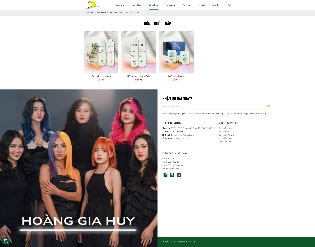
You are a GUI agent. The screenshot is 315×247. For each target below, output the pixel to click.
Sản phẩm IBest (225, 128)
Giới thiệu (136, 5)
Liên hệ (216, 5)
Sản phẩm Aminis (226, 135)
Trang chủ (119, 5)
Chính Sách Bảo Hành (171, 162)
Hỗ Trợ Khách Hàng (170, 168)
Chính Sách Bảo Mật (171, 158)
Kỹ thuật (187, 5)
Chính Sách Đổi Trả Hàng (173, 165)
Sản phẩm (153, 5)
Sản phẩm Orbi (225, 142)
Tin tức (202, 5)
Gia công (171, 5)
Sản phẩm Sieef (225, 138)
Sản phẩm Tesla (225, 131)
